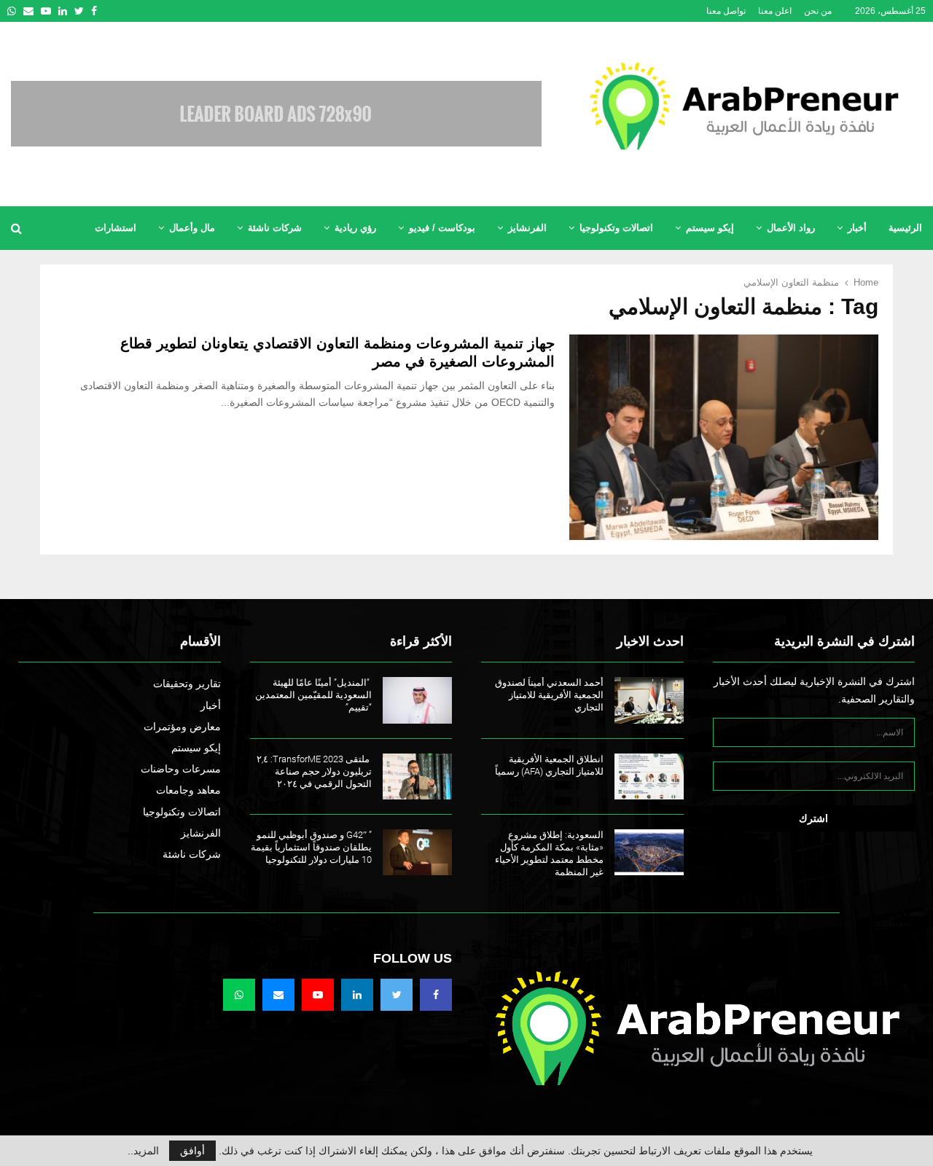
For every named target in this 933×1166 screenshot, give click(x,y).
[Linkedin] (357, 995)
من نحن (818, 11)
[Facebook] (436, 995)
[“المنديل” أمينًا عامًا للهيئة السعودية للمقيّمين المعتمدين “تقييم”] (417, 700)
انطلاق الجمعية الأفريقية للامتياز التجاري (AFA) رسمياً (549, 765)
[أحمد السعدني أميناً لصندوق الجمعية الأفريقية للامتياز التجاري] (649, 700)
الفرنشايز (527, 227)
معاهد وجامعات (188, 790)
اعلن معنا (775, 11)
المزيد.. (143, 1151)
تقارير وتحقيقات (187, 683)
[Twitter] (396, 995)
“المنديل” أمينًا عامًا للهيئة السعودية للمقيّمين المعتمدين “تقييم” (313, 695)
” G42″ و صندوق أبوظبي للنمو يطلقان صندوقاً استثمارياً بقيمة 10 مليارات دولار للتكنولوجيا (311, 847)
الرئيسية (905, 227)
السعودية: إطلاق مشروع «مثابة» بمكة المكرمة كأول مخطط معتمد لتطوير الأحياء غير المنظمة (549, 853)
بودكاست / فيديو (442, 227)
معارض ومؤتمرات (182, 726)
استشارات (115, 227)
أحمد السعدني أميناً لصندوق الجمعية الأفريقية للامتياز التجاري (549, 695)
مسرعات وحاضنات (181, 769)
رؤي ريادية (355, 227)
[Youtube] (318, 995)
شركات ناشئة (275, 227)
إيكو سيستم (710, 227)
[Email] (278, 995)
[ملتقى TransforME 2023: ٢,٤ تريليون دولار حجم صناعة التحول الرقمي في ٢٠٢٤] (417, 776)
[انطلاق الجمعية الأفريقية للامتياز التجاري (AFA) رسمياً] (649, 776)
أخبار (857, 227)
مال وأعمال (192, 227)
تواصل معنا (726, 11)
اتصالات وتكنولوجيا (616, 227)
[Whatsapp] (239, 995)
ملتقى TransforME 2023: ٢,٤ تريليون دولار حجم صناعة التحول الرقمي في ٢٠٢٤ (314, 771)
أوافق (192, 1151)
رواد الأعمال (791, 227)
